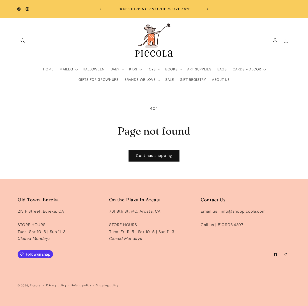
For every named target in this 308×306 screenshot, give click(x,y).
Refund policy (81, 285)
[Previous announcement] (101, 9)
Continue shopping (154, 155)
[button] (23, 40)
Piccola (35, 285)
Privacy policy (56, 285)
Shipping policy (107, 285)
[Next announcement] (207, 9)
